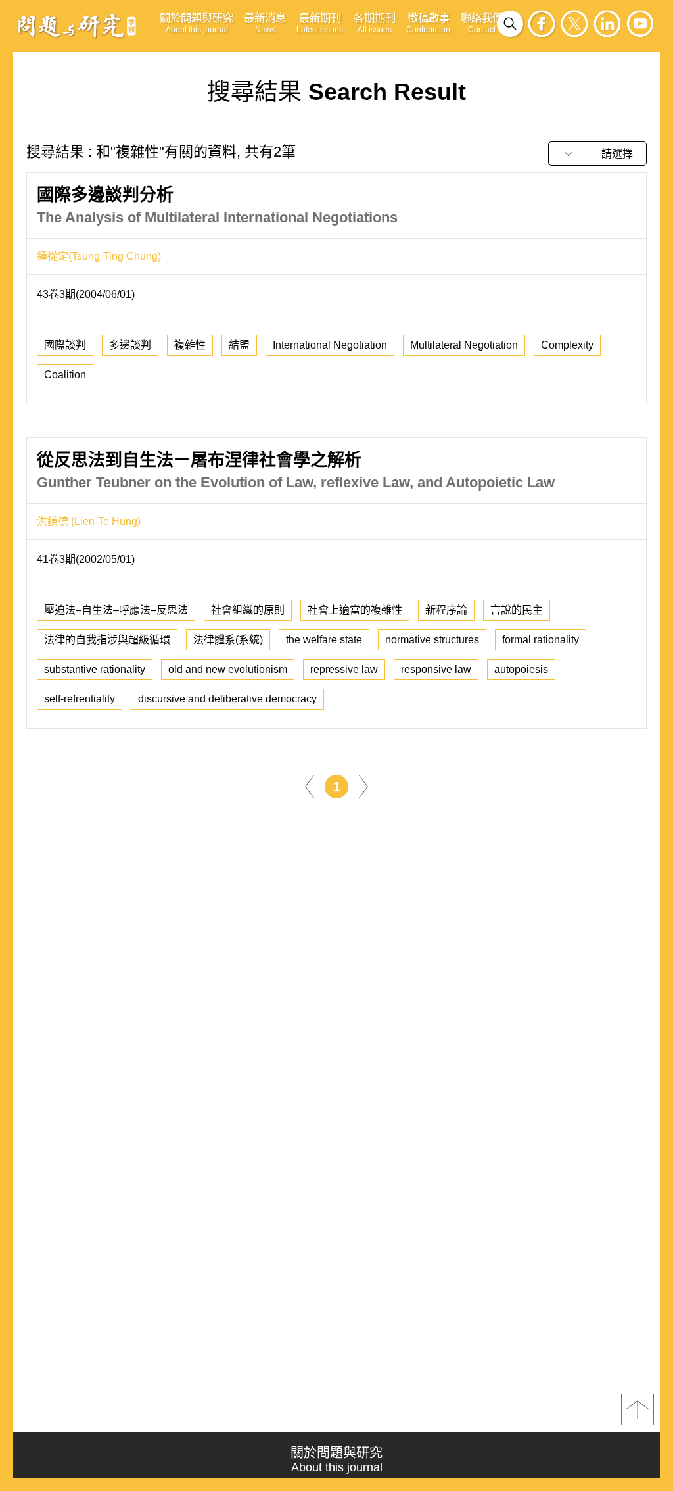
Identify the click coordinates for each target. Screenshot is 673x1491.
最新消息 (265, 23)
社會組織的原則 (248, 610)
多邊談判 (130, 345)
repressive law (344, 669)
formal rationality (540, 639)
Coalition (65, 374)
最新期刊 (319, 23)
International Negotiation (330, 345)
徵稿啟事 (428, 23)
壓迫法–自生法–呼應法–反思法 (116, 610)
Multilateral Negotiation (464, 345)
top (637, 1409)
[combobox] (597, 153)
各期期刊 (375, 23)
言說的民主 (516, 610)
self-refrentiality (79, 698)
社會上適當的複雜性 (355, 610)
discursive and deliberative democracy (227, 698)
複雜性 (190, 345)
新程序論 (446, 610)
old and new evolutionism (227, 669)
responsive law (436, 669)
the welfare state (324, 639)
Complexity (567, 345)
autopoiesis (521, 669)
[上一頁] (309, 785)
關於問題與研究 (196, 23)
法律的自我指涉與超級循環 (107, 639)
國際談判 (65, 345)
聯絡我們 (482, 23)
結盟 (239, 345)
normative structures (432, 639)
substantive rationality (94, 669)
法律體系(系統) (228, 639)
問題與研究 (77, 25)
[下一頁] (363, 785)
